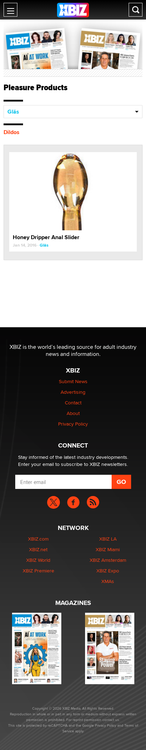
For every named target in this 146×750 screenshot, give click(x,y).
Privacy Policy (73, 423)
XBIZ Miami (108, 549)
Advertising (73, 392)
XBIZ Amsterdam (108, 560)
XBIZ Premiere (38, 570)
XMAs (107, 581)
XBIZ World (38, 560)
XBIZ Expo (107, 570)
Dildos (11, 132)
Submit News (73, 381)
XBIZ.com (38, 538)
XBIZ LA (108, 538)
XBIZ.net (38, 549)
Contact (73, 402)
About (73, 413)
